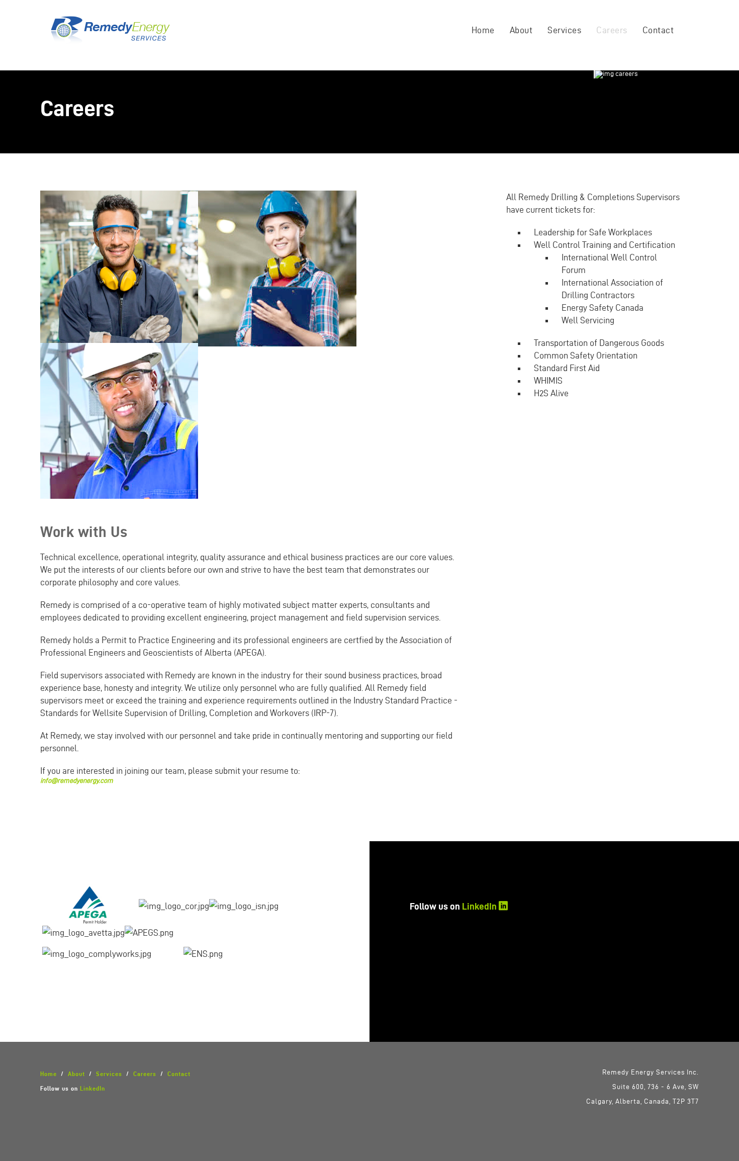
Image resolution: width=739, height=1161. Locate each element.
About (521, 30)
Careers (611, 30)
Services (564, 30)
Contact (658, 30)
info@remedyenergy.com (76, 780)
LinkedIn (479, 906)
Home (483, 30)
